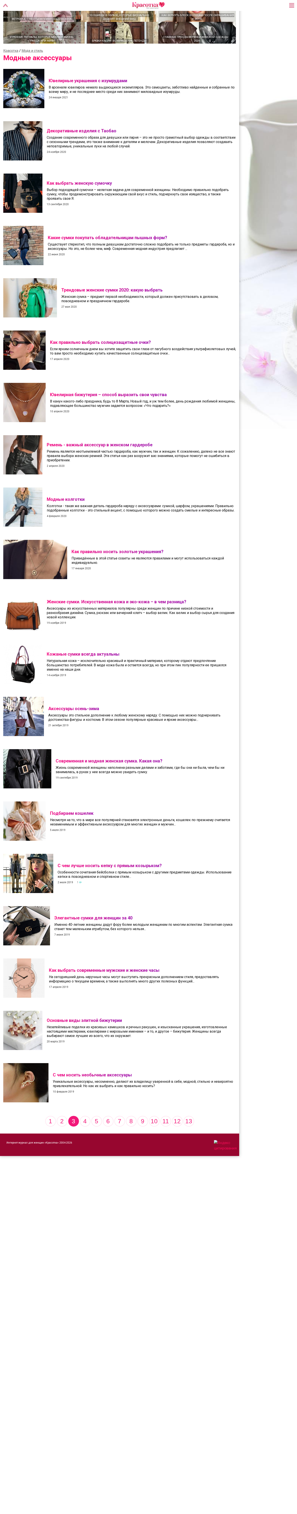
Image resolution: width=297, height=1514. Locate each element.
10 (154, 1136)
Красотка (10, 66)
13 (188, 1136)
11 (165, 1136)
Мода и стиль (32, 66)
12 (177, 1136)
